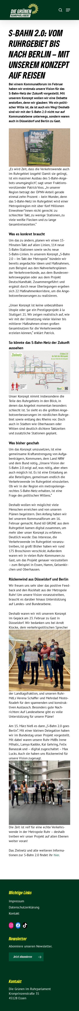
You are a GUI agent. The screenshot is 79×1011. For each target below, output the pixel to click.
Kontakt (14, 913)
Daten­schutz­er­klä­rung (24, 907)
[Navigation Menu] (68, 10)
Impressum (16, 901)
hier (56, 855)
